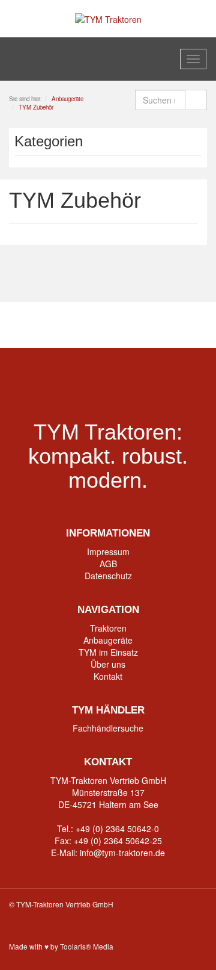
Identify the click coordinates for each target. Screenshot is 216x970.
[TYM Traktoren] (108, 18)
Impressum (108, 552)
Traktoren (108, 628)
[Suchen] (196, 100)
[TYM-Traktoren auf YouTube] (108, 325)
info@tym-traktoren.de (122, 853)
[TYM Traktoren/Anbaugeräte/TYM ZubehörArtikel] (194, 194)
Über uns (108, 664)
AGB (108, 564)
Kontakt (108, 676)
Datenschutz (108, 576)
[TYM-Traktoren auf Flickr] (154, 325)
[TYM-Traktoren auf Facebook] (62, 325)
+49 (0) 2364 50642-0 (117, 828)
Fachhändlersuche (108, 728)
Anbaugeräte (108, 640)
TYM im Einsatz (108, 652)
